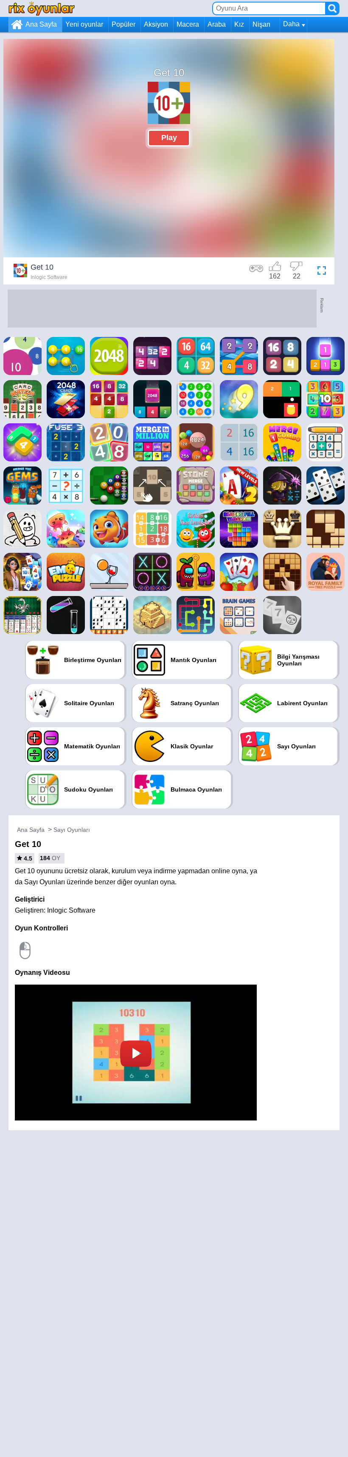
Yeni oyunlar (84, 24)
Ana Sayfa (41, 24)
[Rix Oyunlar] (41, 8)
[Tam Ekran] (319, 272)
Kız (239, 24)
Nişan (261, 24)
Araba (217, 24)
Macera (188, 24)
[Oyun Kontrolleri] (256, 272)
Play (169, 137)
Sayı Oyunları (71, 829)
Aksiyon (156, 24)
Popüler (123, 24)
